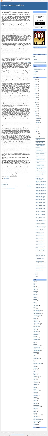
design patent (36, 334)
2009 (36, 110)
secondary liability (37, 406)
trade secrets (36, 416)
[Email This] (12, 176)
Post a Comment (5, 184)
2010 (36, 108)
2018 (36, 93)
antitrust (35, 289)
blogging (35, 297)
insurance (35, 368)
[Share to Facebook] (15, 176)
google (35, 366)
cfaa (34, 302)
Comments (37, 51)
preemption (36, 393)
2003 (36, 276)
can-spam (35, 300)
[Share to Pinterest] (16, 176)
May (37, 129)
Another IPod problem (39, 253)
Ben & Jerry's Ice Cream (40, 174)
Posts (36, 49)
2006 (36, 115)
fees (34, 356)
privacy (35, 397)
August (37, 124)
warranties (35, 424)
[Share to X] (14, 176)
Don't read (37, 176)
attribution (35, 294)
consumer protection (37, 313)
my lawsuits (36, 381)
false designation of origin (38, 348)
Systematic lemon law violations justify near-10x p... (41, 262)
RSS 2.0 (35, 59)
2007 (36, 113)
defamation (36, 331)
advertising (35, 287)
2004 (36, 274)
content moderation (37, 315)
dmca (35, 340)
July (37, 125)
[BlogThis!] (13, 176)
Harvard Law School (37, 68)
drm (34, 342)
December (38, 116)
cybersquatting (36, 326)
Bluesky (35, 74)
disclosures (36, 337)
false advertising (6, 178)
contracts (35, 316)
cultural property (36, 324)
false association (37, 347)
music (35, 379)
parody (35, 385)
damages (35, 328)
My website (36, 71)
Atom (34, 56)
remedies (35, 403)
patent (35, 387)
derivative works (36, 332)
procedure (35, 398)
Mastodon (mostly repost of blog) (39, 69)
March (37, 133)
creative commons (37, 323)
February (37, 134)
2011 (36, 106)
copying (35, 318)
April (37, 131)
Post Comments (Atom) (11, 188)
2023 (36, 84)
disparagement (36, 339)
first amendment (36, 358)
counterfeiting (36, 321)
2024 (36, 82)
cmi (34, 307)
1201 (34, 281)
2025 (36, 81)
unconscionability (37, 421)
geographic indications (38, 363)
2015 (36, 99)
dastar (35, 329)
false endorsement (37, 350)
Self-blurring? (38, 147)
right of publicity (36, 405)
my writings (36, 382)
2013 (36, 102)
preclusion (35, 392)
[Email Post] (10, 176)
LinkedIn (35, 57)
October (37, 120)
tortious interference (37, 414)
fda (34, 355)
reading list (35, 401)
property (35, 400)
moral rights (36, 377)
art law (35, 292)
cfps (34, 303)
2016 (36, 97)
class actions (36, 305)
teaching (35, 413)
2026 (36, 79)
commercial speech (37, 310)
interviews (35, 369)
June (37, 127)
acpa (34, 286)
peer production (36, 390)
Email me (35, 72)
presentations (36, 395)
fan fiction (35, 352)
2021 (36, 88)
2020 (36, 90)
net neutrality (36, 384)
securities (35, 408)
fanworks (35, 353)
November (38, 118)
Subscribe (39, 23)
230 (34, 284)
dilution (35, 336)
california (35, 299)
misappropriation (36, 376)
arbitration (35, 291)
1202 (34, 283)
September (38, 122)
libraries (35, 374)
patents (35, 389)
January (37, 136)
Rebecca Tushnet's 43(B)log (12, 5)
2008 (36, 111)
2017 (36, 95)
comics (35, 308)
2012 (36, 104)
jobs (34, 371)
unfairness (35, 422)
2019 (36, 91)
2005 (36, 273)
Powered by (37, 27)
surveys (35, 411)
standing (35, 409)
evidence (35, 344)
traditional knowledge (37, 419)
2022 (36, 86)
